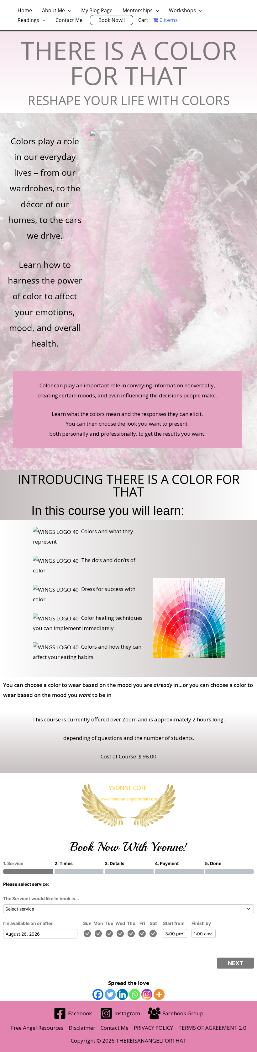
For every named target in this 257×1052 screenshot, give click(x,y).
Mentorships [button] (138, 10)
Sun (87, 923)
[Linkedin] (122, 994)
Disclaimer (82, 1027)
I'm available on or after (28, 923)
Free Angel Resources (37, 1027)
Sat (153, 923)
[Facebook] (97, 994)
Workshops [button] (182, 10)
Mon (98, 923)
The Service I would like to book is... (41, 898)
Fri (142, 923)
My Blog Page (97, 10)
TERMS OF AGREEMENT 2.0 (212, 1027)
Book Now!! (111, 20)
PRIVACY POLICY (153, 1027)
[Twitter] (110, 994)
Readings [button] (28, 20)
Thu (131, 923)
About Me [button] (53, 10)
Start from (174, 923)
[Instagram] (146, 994)
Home (25, 10)
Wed (120, 923)
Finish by (201, 923)
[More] (159, 994)
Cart (143, 20)
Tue (109, 923)
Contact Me (68, 20)
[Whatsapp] (134, 994)
